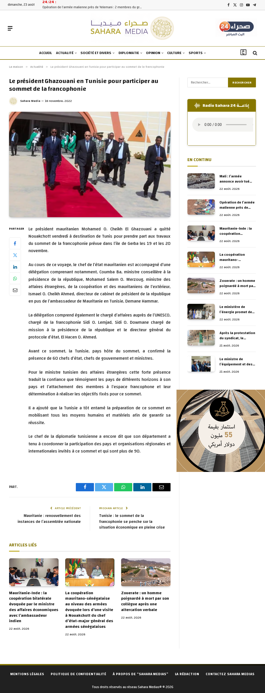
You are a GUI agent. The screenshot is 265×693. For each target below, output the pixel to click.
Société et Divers (95, 53)
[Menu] (10, 28)
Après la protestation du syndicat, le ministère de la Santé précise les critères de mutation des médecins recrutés (237, 335)
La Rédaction (187, 674)
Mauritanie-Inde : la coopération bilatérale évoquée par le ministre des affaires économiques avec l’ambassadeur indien (33, 607)
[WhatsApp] (15, 278)
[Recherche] (254, 53)
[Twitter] (15, 255)
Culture (174, 53)
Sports (196, 53)
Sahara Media (30, 101)
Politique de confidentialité (78, 674)
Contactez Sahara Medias (230, 674)
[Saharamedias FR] (133, 28)
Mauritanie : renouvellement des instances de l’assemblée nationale (49, 518)
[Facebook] (15, 243)
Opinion (153, 53)
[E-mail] (15, 290)
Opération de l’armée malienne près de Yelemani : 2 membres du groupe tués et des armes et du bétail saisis (94, 7)
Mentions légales (27, 674)
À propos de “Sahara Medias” (140, 674)
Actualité (64, 53)
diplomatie (129, 53)
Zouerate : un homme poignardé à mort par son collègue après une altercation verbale (145, 601)
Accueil (45, 53)
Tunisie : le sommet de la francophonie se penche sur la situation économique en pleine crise (132, 521)
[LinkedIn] (15, 267)
